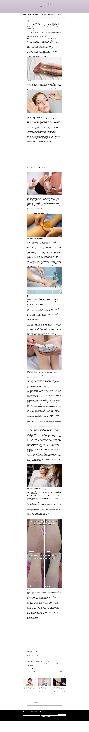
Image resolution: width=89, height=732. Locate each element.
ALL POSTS (24, 14)
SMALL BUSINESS (58, 14)
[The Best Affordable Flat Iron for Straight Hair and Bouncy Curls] (59, 682)
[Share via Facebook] (27, 668)
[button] (65, 14)
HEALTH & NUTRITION (43, 14)
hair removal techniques (32, 663)
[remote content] (44, 149)
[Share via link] (34, 668)
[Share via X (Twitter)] (30, 668)
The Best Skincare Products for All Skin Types (29, 688)
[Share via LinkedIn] (32, 668)
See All (65, 676)
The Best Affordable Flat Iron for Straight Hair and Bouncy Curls (59, 688)
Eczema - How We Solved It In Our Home (44, 688)
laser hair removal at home (49, 661)
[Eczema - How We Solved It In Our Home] (44, 682)
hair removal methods (31, 661)
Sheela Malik (44, 4)
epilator (58, 663)
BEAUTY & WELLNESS (51, 14)
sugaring (47, 663)
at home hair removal (39, 661)
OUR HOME (29, 14)
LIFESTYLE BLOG (44, 6)
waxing (43, 663)
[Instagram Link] (65, 1)
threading (38, 663)
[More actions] (61, 21)
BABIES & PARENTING (35, 14)
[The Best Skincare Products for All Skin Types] (29, 682)
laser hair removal (52, 663)
